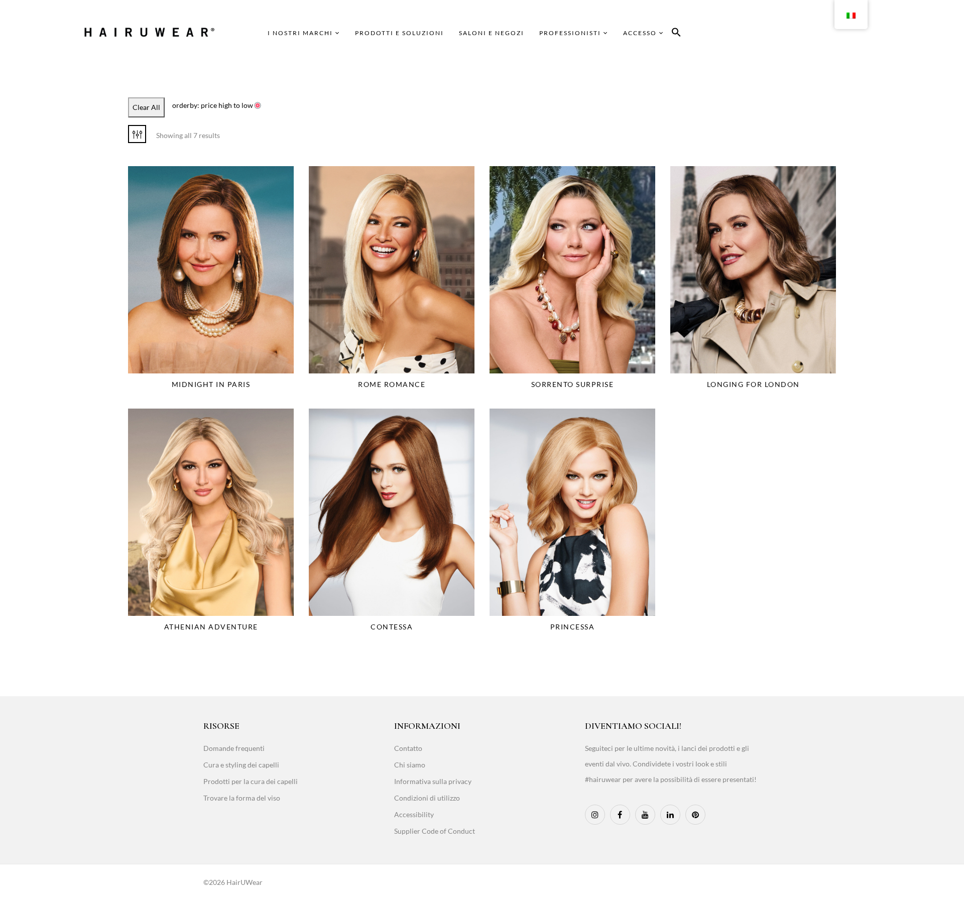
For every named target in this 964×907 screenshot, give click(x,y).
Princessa (572, 626)
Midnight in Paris (211, 384)
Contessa (392, 626)
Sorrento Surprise (572, 384)
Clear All (146, 107)
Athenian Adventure (211, 626)
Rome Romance (391, 384)
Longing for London (753, 384)
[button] (676, 34)
